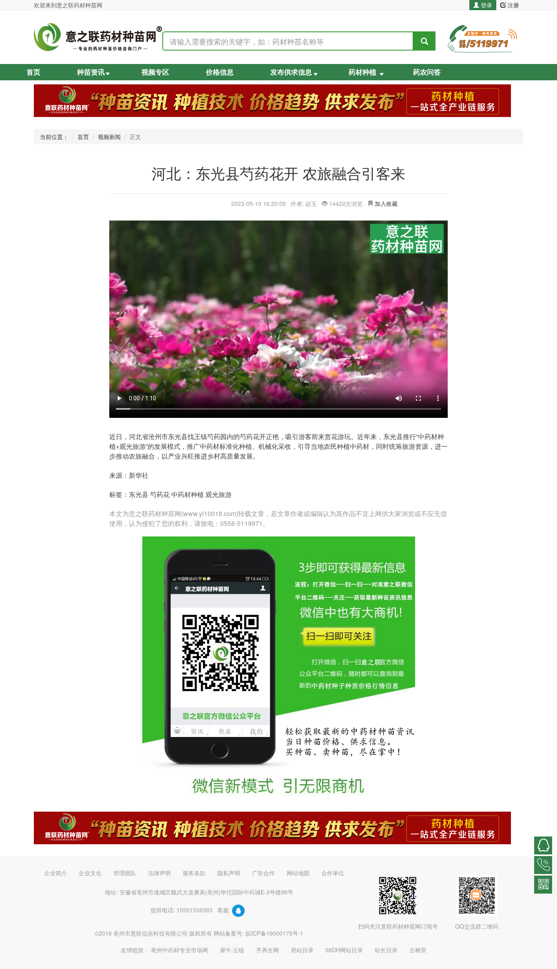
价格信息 (220, 72)
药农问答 (427, 72)
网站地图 (298, 873)
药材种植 (362, 72)
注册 (512, 5)
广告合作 (263, 873)
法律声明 (159, 873)
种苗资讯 (91, 72)
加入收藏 (386, 203)
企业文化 (90, 873)
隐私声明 (228, 873)
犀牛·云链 (232, 950)
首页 (33, 72)
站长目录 (386, 950)
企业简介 (55, 873)
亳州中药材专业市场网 (179, 950)
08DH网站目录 (344, 950)
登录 (485, 5)
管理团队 (124, 873)
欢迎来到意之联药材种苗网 (68, 5)
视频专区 (155, 72)
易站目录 (302, 950)
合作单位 (332, 873)
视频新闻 (109, 136)
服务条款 (194, 873)
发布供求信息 (291, 72)
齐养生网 (267, 950)
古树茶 (418, 950)
